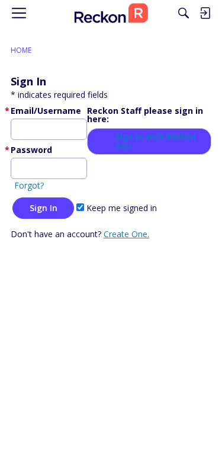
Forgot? (29, 185)
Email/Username (46, 110)
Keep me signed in (120, 207)
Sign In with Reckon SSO (155, 141)
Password (31, 149)
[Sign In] (204, 13)
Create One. (126, 234)
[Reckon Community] (110, 13)
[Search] (183, 13)
